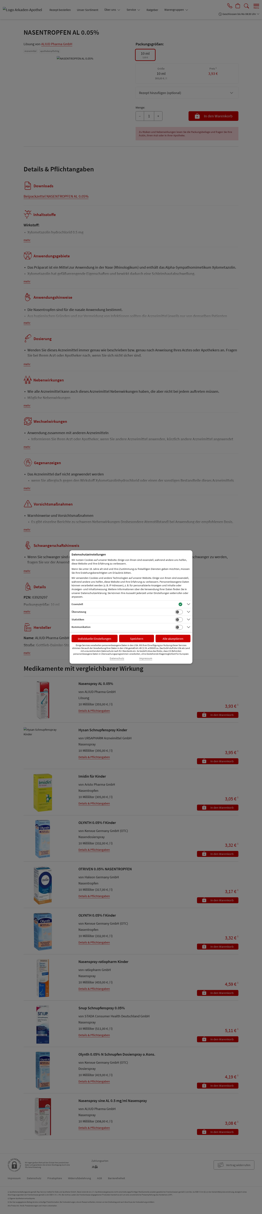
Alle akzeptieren (173, 639)
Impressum (145, 658)
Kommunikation (81, 627)
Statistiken (78, 619)
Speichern (136, 639)
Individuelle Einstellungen (94, 639)
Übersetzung (79, 612)
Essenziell (77, 604)
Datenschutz (117, 658)
